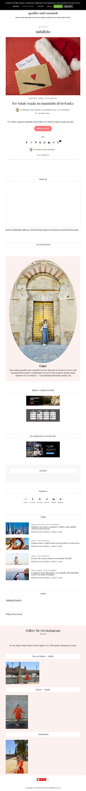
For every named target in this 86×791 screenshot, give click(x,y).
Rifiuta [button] (49, 6)
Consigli (41, 98)
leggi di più (68, 6)
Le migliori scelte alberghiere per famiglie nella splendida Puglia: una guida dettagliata (55, 574)
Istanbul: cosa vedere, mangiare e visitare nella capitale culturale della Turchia (53, 528)
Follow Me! (43, 634)
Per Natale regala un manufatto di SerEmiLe (43, 103)
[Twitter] (31, 142)
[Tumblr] (40, 142)
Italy (48, 113)
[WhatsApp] (44, 142)
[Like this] (58, 142)
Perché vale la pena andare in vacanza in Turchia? (51, 558)
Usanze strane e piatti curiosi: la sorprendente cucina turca (55, 543)
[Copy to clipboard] (54, 142)
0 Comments (65, 110)
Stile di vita (33, 98)
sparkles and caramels (32, 110)
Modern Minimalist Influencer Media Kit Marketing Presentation (32, 230)
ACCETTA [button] (40, 6)
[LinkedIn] (49, 142)
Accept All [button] (58, 6)
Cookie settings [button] (27, 6)
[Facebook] (26, 142)
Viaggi (33, 524)
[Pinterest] (36, 142)
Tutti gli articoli (51, 98)
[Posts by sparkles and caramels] (17, 109)
